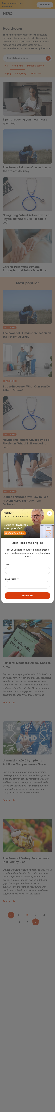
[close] (49, 513)
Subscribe (27, 595)
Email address (12, 579)
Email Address (12, 542)
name (7, 565)
